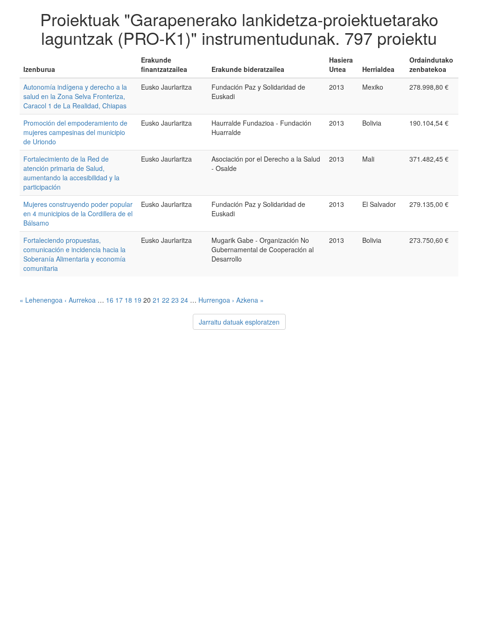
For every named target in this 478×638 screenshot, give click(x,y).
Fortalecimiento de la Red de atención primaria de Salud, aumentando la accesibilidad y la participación (71, 172)
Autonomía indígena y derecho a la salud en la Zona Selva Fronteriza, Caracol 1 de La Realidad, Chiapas (75, 96)
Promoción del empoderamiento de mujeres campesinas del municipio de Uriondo (75, 132)
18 (128, 300)
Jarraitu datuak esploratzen (239, 321)
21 (156, 300)
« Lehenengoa (41, 300)
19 (137, 300)
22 (165, 300)
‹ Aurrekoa (80, 300)
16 (109, 300)
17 (119, 300)
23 (175, 300)
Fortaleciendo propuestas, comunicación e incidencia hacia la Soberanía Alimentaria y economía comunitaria (74, 254)
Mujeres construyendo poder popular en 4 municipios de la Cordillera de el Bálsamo (78, 213)
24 (184, 300)
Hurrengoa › (216, 300)
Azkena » (250, 300)
